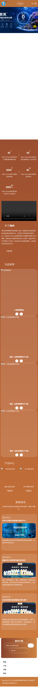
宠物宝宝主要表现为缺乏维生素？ (14, 560)
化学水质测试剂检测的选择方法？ (14, 520)
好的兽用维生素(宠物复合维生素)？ (15, 600)
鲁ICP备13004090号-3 (10, 683)
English (20, 3)
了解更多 (9, 251)
